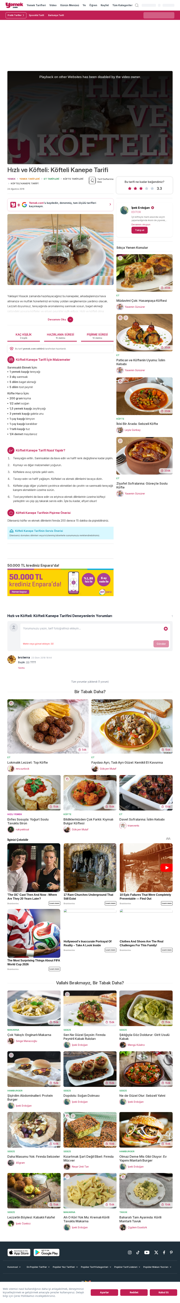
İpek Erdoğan (140, 207)
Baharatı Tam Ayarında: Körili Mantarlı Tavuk (140, 1219)
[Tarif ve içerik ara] (137, 5)
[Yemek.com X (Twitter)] (156, 1252)
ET (118, 295)
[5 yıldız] (152, 188)
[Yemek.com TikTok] (137, 1252)
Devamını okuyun (140, 224)
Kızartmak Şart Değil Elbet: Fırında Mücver (88, 1158)
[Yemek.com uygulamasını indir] (19, 1252)
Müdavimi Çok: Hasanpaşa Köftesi (141, 300)
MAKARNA (13, 1029)
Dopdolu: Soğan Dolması (81, 1095)
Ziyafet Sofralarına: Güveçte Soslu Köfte (142, 485)
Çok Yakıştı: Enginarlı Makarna (29, 1035)
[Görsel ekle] (166, 629)
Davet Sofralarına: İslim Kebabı (142, 819)
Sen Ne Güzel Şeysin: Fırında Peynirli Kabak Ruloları (84, 1037)
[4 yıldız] (146, 188)
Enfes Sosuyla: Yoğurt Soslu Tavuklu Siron (28, 821)
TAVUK (123, 1212)
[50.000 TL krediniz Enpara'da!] (60, 582)
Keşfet (105, 5)
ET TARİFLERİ (51, 178)
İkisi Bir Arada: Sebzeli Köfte (137, 424)
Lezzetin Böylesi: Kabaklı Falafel (31, 1217)
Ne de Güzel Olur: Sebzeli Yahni (142, 1095)
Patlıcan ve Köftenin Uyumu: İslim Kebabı (140, 362)
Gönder (161, 643)
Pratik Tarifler (15, 15)
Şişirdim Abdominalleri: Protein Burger (30, 1097)
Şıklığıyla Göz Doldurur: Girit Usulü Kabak (144, 1037)
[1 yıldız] (129, 188)
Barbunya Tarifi (56, 15)
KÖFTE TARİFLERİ (73, 178)
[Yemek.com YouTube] (146, 1252)
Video (53, 5)
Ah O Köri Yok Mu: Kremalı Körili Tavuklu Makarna (86, 1219)
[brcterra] (11, 659)
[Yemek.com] (14, 5)
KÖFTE (120, 418)
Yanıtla (21, 668)
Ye (84, 5)
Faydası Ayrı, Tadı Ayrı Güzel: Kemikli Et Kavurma (127, 762)
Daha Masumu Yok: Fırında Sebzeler (33, 1156)
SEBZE (67, 1029)
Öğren (93, 5)
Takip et (139, 230)
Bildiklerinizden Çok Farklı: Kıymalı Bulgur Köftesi (88, 821)
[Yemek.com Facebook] (164, 1252)
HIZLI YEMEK (14, 814)
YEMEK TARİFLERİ (29, 178)
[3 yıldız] (141, 188)
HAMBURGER (14, 1090)
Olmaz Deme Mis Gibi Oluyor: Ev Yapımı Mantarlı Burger (143, 1158)
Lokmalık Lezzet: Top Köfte (27, 762)
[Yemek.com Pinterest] (171, 1252)
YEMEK (11, 178)
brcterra (24, 657)
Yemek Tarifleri (36, 5)
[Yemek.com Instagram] (129, 1252)
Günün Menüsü (69, 5)
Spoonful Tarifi (36, 15)
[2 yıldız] (135, 188)
